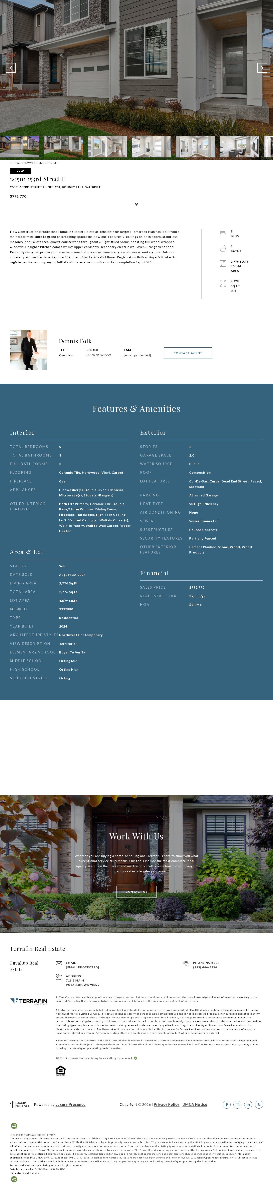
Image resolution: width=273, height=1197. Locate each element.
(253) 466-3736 (205, 967)
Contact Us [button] (136, 891)
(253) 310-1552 (99, 355)
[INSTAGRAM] (237, 1105)
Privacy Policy (166, 1104)
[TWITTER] (259, 1105)
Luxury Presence (71, 1104)
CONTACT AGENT (187, 353)
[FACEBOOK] (227, 1105)
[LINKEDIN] (248, 1105)
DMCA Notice (194, 1104)
